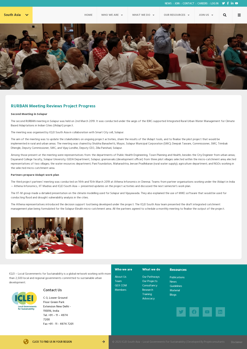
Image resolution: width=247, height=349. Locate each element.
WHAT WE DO (141, 15)
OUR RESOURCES (174, 15)
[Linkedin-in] (232, 3)
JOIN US (204, 15)
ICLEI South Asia (131, 342)
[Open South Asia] (27, 15)
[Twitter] (223, 3)
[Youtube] (236, 3)
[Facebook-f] (227, 3)
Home (88, 15)
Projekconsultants (214, 342)
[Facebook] (194, 311)
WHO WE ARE (110, 15)
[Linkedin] (220, 311)
